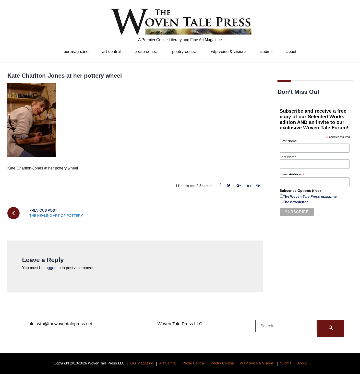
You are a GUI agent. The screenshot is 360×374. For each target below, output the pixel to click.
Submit (266, 51)
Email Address (292, 174)
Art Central (111, 51)
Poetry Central (184, 51)
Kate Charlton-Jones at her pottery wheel (64, 75)
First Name (288, 141)
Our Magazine (76, 51)
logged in (53, 268)
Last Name (288, 157)
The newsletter (295, 202)
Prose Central (146, 51)
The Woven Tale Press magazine (310, 196)
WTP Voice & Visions (229, 51)
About (291, 51)
